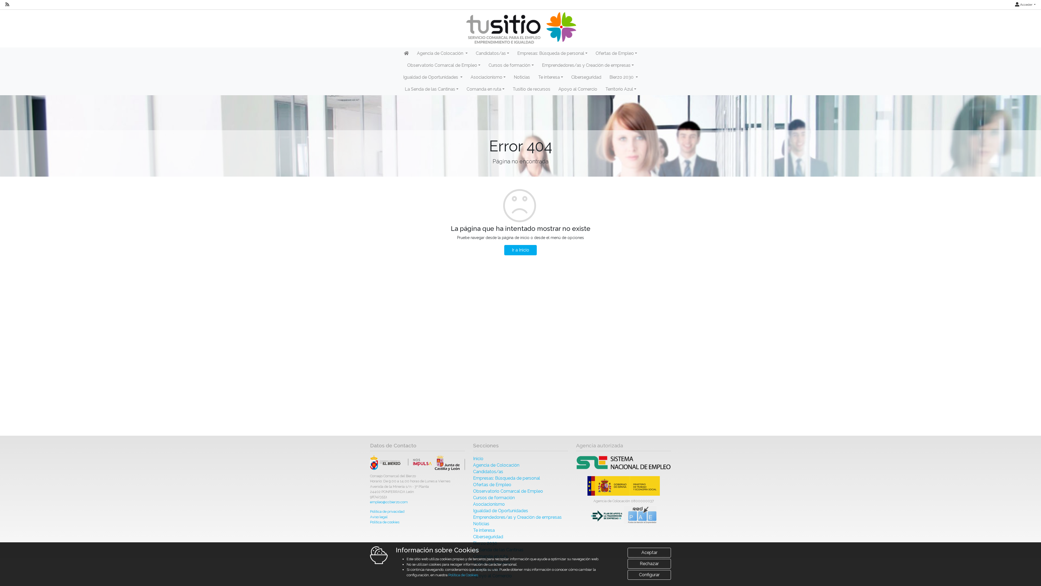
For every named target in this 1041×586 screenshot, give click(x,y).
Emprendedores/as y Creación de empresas (517, 517)
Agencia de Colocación (496, 465)
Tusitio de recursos (531, 89)
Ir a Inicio (520, 250)
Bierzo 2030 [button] (622, 77)
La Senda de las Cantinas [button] (430, 89)
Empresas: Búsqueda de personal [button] (550, 53)
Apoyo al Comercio (577, 89)
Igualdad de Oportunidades (500, 510)
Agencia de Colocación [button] (440, 53)
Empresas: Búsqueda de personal (506, 478)
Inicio (478, 458)
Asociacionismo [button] (486, 77)
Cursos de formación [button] (509, 65)
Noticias (522, 77)
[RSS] (7, 5)
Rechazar (649, 563)
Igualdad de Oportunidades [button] (431, 77)
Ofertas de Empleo (492, 484)
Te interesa (484, 530)
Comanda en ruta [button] (484, 89)
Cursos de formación (494, 497)
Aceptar (649, 552)
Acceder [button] (1026, 5)
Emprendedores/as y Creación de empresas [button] (586, 65)
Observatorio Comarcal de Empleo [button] (442, 65)
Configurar (649, 574)
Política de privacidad (387, 511)
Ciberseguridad (586, 77)
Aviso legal (379, 517)
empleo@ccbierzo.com (389, 502)
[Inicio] (520, 28)
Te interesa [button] (549, 77)
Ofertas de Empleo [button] (615, 53)
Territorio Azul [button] (619, 89)
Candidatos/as (488, 471)
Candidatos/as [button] (491, 53)
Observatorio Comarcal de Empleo (508, 491)
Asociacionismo (489, 504)
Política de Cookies (463, 575)
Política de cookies (384, 522)
